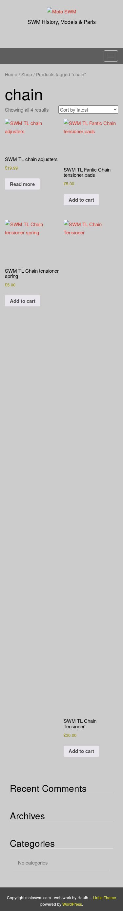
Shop (26, 74)
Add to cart (81, 199)
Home (11, 74)
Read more (22, 184)
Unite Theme (104, 897)
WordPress (72, 904)
